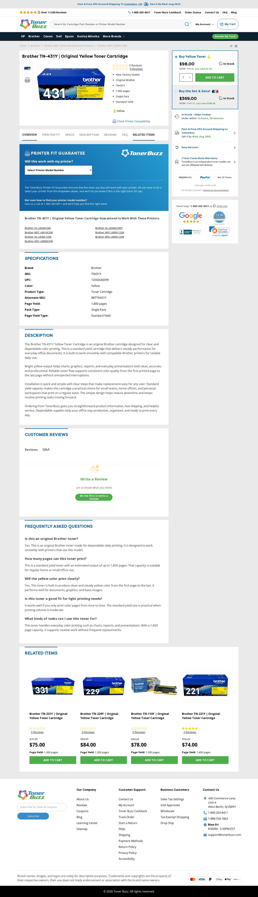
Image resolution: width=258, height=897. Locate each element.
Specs (69, 134)
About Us (83, 799)
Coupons (82, 811)
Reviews (110, 134)
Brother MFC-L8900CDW (39, 241)
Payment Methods (131, 841)
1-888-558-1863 (218, 819)
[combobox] (121, 24)
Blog (234, 12)
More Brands (112, 36)
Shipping (124, 835)
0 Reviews (135, 65)
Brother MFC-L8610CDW (39, 232)
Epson (69, 36)
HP (23, 36)
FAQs (122, 829)
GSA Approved (170, 805)
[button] (219, 231)
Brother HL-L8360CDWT (109, 228)
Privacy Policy (128, 853)
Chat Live (222, 206)
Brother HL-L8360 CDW (38, 236)
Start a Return (128, 823)
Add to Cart (52, 760)
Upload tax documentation (216, 190)
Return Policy (127, 847)
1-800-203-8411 (218, 813)
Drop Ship (167, 823)
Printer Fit (51, 134)
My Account (203, 24)
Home (22, 45)
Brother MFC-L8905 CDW (112, 45)
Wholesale (167, 811)
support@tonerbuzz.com (224, 835)
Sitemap (82, 829)
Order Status (193, 12)
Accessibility (127, 859)
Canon (48, 36)
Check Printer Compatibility (133, 121)
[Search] (187, 24)
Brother (34, 36)
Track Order (126, 817)
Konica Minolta (88, 36)
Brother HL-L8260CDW (38, 228)
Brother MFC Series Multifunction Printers (69, 45)
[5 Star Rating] (190, 217)
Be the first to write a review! (94, 497)
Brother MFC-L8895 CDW (109, 232)
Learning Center (87, 823)
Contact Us (212, 12)
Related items (144, 135)
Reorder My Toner (225, 36)
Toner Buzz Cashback (167, 12)
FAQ (225, 12)
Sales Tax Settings (172, 799)
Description (89, 134)
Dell (59, 36)
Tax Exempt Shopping (175, 817)
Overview (29, 135)
